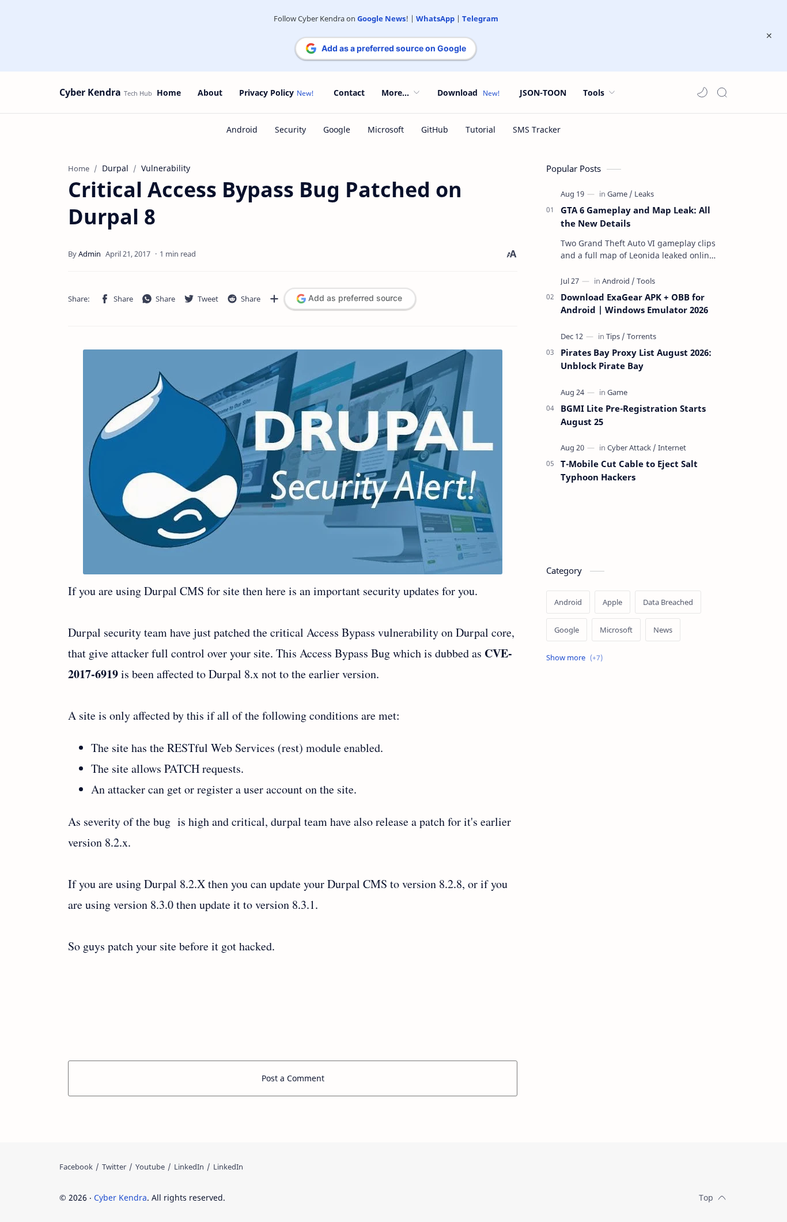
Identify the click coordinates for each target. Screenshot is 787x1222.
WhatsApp (435, 18)
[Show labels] (576, 658)
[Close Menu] (769, 36)
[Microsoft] (386, 129)
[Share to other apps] (274, 299)
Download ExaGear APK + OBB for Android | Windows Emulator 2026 (634, 303)
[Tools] (646, 281)
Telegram (480, 18)
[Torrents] (641, 336)
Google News (381, 18)
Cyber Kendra (90, 92)
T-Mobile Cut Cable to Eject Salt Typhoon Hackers (629, 470)
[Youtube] (150, 1166)
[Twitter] (114, 1166)
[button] (702, 92)
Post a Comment (293, 1078)
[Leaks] (644, 194)
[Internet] (672, 447)
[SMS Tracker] (537, 129)
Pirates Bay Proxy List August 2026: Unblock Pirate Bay (636, 359)
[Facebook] (76, 1166)
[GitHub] (434, 129)
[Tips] (615, 336)
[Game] (620, 194)
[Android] (242, 129)
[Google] (336, 129)
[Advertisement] (292, 1006)
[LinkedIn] (189, 1166)
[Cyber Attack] (631, 447)
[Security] (290, 129)
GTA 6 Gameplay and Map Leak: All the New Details (635, 216)
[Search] (722, 92)
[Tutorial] (480, 129)
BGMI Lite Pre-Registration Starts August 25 (633, 415)
